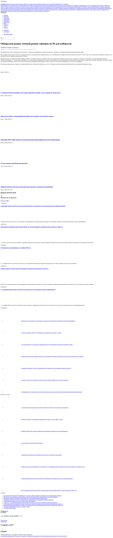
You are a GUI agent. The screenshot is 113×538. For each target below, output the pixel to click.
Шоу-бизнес (7, 22)
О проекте (23, 536)
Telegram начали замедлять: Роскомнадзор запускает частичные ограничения (27, 187)
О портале (6, 31)
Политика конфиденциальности (48, 536)
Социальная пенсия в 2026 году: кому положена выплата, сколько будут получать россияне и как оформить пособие (33, 206)
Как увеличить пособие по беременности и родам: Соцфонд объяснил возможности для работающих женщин (60, 8)
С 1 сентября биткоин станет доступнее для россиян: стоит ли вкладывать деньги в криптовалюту (28, 289)
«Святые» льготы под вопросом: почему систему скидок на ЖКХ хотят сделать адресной (27, 7)
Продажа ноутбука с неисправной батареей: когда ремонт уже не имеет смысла (27, 116)
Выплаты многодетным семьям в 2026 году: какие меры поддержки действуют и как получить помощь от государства (34, 4)
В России (6, 16)
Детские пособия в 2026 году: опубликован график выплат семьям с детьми (71, 7)
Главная (6, 15)
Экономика (7, 19)
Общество (6, 18)
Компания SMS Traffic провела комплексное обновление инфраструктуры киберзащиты (30, 140)
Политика (6, 20)
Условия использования (33, 536)
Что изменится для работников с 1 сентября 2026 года (16, 247)
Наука (5, 23)
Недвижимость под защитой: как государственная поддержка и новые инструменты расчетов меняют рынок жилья (31, 5)
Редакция (6, 30)
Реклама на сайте (8, 34)
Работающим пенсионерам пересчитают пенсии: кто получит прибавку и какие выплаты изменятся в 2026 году (32, 227)
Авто (5, 26)
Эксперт (6, 27)
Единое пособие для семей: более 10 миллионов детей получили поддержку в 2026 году (25, 268)
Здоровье (6, 25)
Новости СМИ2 (5, 200)
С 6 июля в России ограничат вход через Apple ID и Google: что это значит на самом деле (30, 92)
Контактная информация (7, 536)
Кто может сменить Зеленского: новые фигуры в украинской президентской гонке (54, 9)
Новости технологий (12, 47)
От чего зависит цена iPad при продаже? (14, 163)
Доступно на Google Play (4, 521)
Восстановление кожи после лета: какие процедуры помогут (34, 11)
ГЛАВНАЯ (4, 47)
